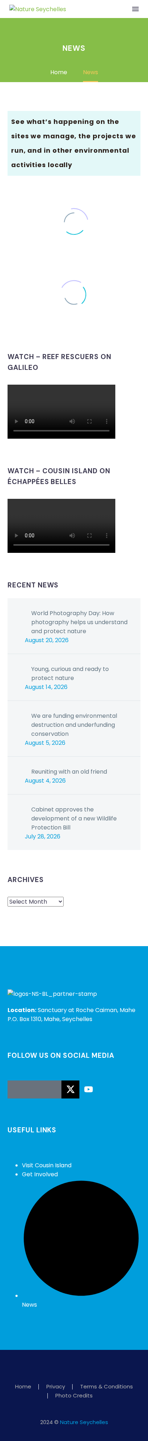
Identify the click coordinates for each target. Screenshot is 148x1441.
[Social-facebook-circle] (17, 1089)
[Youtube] (88, 1089)
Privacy (55, 1386)
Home (23, 1386)
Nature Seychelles (84, 1422)
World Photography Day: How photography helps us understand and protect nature (79, 622)
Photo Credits (74, 1396)
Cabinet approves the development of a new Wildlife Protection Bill (74, 818)
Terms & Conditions (106, 1386)
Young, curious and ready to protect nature (70, 673)
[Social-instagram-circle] (34, 1089)
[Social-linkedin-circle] (52, 1089)
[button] (120, 9)
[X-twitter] (70, 1089)
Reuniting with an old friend (69, 772)
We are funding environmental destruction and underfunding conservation (74, 725)
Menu (135, 9)
